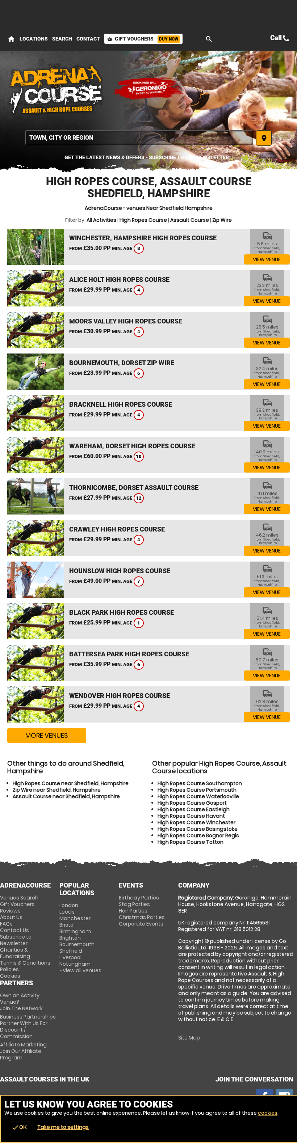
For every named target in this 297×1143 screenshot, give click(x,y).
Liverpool (70, 957)
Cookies (10, 975)
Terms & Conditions (25, 962)
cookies (267, 1113)
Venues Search (19, 897)
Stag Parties (134, 904)
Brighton (70, 937)
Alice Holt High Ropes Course (119, 279)
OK (19, 1127)
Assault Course (189, 220)
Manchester (75, 918)
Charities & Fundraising (15, 953)
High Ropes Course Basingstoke (198, 829)
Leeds (67, 911)
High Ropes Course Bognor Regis (198, 835)
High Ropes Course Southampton (200, 783)
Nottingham (75, 964)
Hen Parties (133, 910)
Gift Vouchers (142, 39)
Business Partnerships (28, 1026)
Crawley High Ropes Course (117, 529)
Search (62, 39)
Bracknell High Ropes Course (120, 404)
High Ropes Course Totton (190, 842)
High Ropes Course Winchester (196, 822)
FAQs (6, 923)
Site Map (189, 1037)
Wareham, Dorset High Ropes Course (132, 446)
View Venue (267, 259)
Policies (9, 969)
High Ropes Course (143, 220)
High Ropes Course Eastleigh (194, 809)
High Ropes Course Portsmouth (197, 789)
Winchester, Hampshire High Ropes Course (143, 238)
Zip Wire (222, 220)
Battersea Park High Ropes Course (129, 654)
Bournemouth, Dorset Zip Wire (121, 363)
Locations (34, 39)
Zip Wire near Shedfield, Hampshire (57, 789)
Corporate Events (141, 923)
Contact (88, 39)
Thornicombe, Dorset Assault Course (133, 487)
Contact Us (14, 930)
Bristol (67, 924)
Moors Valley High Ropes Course (125, 321)
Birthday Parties (139, 897)
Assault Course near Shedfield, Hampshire (66, 796)
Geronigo (148, 89)
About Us (11, 917)
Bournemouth (77, 944)
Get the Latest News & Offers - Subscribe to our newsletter (146, 157)
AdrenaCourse (103, 208)
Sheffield (70, 950)
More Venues (46, 735)
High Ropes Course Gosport (192, 803)
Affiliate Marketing (23, 1051)
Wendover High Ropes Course (119, 695)
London (68, 905)
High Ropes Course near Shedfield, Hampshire (71, 783)
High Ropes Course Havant (191, 816)
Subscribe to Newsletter (16, 940)
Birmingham (75, 931)
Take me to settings (63, 1127)
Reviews (10, 910)
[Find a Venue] (139, 137)
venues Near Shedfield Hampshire (169, 208)
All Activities (101, 220)
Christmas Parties (142, 917)
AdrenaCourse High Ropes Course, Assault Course (56, 89)
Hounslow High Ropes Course (119, 571)
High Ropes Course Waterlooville (198, 796)
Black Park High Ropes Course (121, 612)
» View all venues (80, 970)
